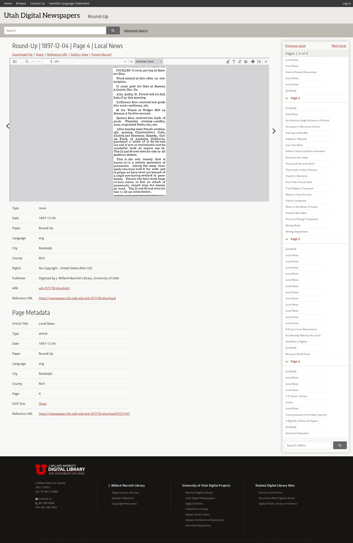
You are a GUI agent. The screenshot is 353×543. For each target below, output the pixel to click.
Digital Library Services (125, 492)
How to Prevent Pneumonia (301, 72)
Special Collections (123, 498)
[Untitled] (291, 90)
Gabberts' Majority (296, 139)
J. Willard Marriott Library (50, 483)
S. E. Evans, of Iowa (296, 396)
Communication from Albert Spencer (306, 414)
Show (43, 404)
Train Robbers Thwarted (299, 188)
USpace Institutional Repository (204, 520)
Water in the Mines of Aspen (302, 207)
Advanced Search (136, 31)
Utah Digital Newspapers (200, 498)
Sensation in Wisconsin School (303, 126)
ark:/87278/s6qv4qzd (54, 288)
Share (40, 54)
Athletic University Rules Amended (305, 151)
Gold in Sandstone (296, 200)
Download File (22, 54)
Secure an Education (297, 433)
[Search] (113, 30)
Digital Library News (197, 514)
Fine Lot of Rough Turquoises (302, 219)
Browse (21, 3)
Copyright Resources (124, 503)
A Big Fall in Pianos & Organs (302, 421)
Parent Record (101, 54)
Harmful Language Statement (69, 3)
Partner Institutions (271, 492)
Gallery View (79, 54)
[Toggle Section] (287, 98)
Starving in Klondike (297, 133)
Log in (347, 3)
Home (8, 3)
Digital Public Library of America (278, 503)
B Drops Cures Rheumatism (301, 329)
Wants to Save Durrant (298, 194)
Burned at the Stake (297, 157)
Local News (292, 60)
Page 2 (295, 98)
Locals (289, 402)
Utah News (292, 114)
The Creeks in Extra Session (301, 170)
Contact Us (37, 3)
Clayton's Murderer (297, 176)
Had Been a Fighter (296, 341)
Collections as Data (196, 509)
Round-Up (98, 16)
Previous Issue (295, 46)
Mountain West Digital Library (277, 498)
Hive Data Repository (198, 525)
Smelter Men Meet (296, 213)
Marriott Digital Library (199, 492)
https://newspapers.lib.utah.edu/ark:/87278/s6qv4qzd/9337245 (84, 414)
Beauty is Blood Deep (298, 354)
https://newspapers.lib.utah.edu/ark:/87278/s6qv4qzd (77, 298)
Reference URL (57, 54)
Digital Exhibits (194, 503)
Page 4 (295, 361)
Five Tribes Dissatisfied (299, 182)
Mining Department (297, 231)
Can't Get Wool (294, 145)
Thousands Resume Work (300, 163)
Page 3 (295, 239)
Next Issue (339, 46)
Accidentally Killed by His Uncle (303, 335)
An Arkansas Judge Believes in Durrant (307, 120)
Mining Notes (293, 225)
